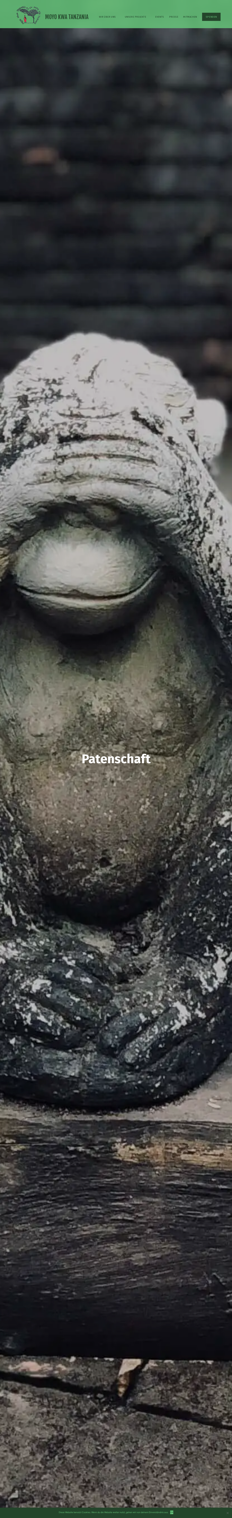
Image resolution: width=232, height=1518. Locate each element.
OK (171, 1512)
